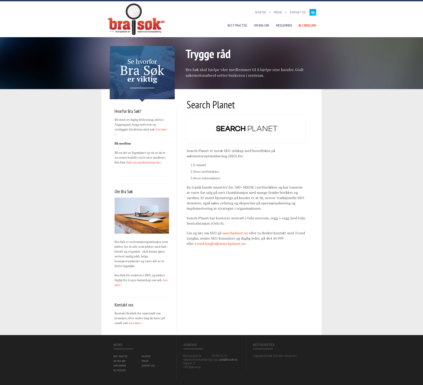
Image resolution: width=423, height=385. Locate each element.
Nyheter (260, 12)
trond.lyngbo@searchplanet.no (220, 243)
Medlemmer (284, 25)
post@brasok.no (228, 359)
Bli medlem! (307, 25)
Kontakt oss (298, 12)
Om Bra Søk (261, 25)
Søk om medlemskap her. (143, 162)
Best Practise (237, 25)
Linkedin (313, 12)
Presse (278, 12)
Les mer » (135, 323)
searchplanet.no (235, 233)
